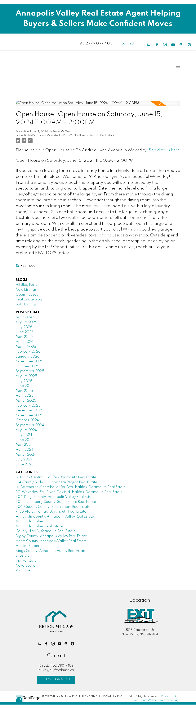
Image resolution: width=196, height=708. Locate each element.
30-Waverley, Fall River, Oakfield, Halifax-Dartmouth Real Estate (69, 492)
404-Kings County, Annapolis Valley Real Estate (55, 497)
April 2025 (24, 395)
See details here (164, 150)
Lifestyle (22, 555)
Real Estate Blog (29, 299)
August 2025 (26, 376)
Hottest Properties (30, 546)
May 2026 (24, 337)
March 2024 (26, 454)
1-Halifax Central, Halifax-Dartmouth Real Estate (56, 477)
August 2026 (26, 322)
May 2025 (24, 391)
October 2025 (27, 366)
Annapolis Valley (30, 521)
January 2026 (27, 356)
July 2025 (24, 381)
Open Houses (27, 294)
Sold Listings (26, 304)
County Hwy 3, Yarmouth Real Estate (46, 531)
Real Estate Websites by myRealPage (156, 700)
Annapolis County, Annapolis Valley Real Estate (55, 516)
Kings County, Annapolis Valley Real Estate (51, 551)
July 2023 (24, 459)
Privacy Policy (170, 696)
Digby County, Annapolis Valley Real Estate (51, 536)
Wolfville (23, 570)
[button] (148, 45)
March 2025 (26, 400)
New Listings (26, 289)
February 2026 (28, 351)
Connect (127, 43)
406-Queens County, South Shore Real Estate (53, 507)
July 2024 (24, 435)
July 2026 (24, 327)
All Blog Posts (26, 284)
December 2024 (29, 410)
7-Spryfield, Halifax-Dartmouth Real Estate (51, 511)
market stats (26, 560)
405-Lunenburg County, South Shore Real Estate (56, 502)
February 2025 (28, 405)
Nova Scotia (26, 565)
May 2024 (24, 444)
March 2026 (26, 347)
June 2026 (24, 332)
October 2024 (27, 420)
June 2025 (25, 386)
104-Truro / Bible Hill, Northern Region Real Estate (56, 482)
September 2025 (30, 371)
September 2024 (30, 425)
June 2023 (24, 464)
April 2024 (24, 449)
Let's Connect (56, 679)
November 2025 (29, 361)
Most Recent (26, 317)
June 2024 (24, 440)
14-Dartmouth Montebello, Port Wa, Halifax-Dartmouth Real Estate (71, 135)
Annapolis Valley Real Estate (39, 526)
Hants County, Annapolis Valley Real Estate (51, 541)
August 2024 (26, 430)
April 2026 (24, 342)
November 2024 (29, 415)
